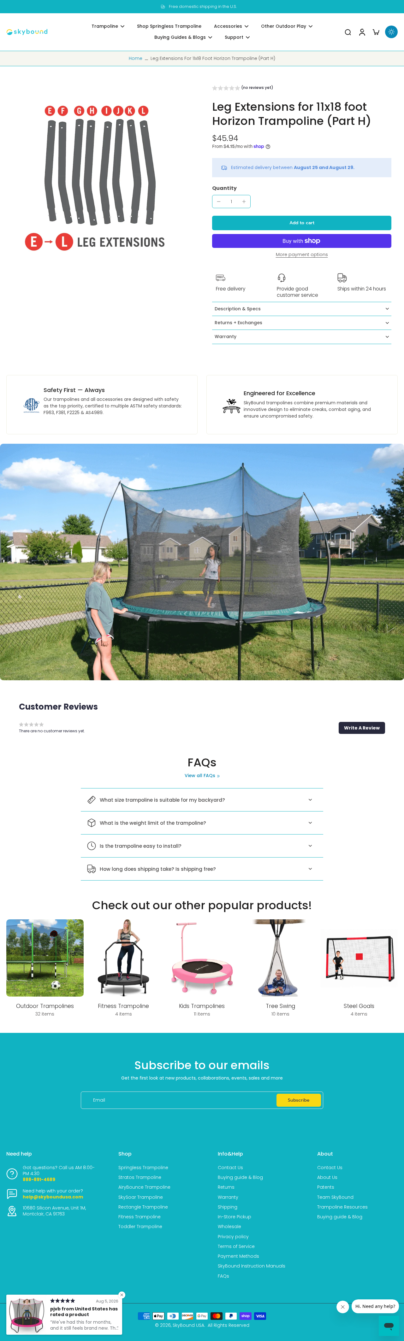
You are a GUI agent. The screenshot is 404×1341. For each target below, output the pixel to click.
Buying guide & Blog (240, 1177)
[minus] (218, 201)
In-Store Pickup (234, 1217)
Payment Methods (238, 1256)
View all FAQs (200, 776)
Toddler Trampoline (140, 1227)
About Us (327, 1177)
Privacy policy (233, 1237)
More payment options (302, 255)
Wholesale (229, 1227)
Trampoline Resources (342, 1207)
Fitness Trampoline (139, 1217)
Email (99, 1100)
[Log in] (362, 32)
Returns (226, 1187)
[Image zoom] (99, 178)
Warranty (228, 1197)
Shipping (227, 1207)
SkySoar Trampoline (140, 1197)
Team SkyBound (335, 1197)
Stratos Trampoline (139, 1177)
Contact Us (230, 1168)
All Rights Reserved (228, 1325)
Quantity (224, 188)
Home (135, 58)
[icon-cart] (376, 32)
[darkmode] (391, 32)
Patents (325, 1187)
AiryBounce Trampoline (144, 1187)
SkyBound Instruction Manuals (251, 1266)
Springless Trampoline (143, 1168)
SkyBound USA (188, 1325)
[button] (242, 88)
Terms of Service (236, 1247)
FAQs (223, 1276)
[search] (348, 32)
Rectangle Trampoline (143, 1207)
